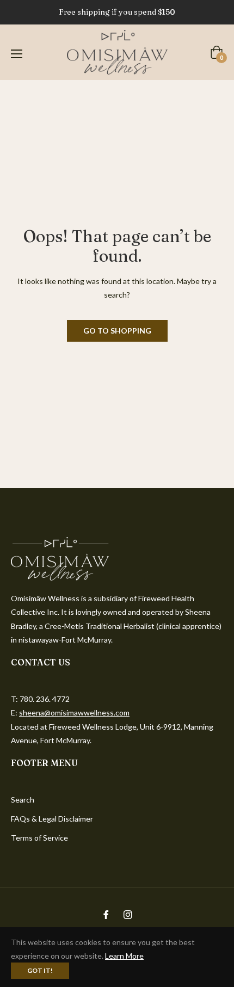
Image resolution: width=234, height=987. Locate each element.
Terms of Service (39, 837)
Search (22, 799)
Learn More (124, 955)
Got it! (40, 970)
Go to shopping (117, 330)
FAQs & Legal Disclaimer (52, 818)
